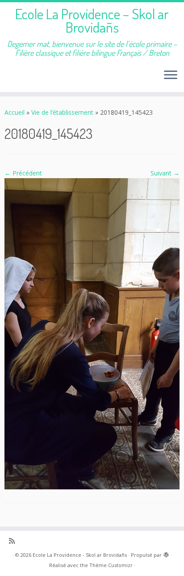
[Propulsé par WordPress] (166, 553)
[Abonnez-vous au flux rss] (14, 541)
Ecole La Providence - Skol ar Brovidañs (80, 554)
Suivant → (165, 173)
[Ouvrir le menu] (170, 76)
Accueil (14, 112)
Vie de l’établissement (62, 112)
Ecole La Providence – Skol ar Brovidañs (92, 20)
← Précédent (23, 173)
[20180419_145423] (92, 333)
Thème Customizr (111, 565)
